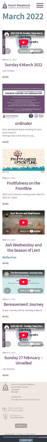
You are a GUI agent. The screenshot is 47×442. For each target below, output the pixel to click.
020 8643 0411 (16, 397)
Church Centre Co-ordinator (23, 120)
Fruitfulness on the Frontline (23, 185)
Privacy (20, 434)
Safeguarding (9, 434)
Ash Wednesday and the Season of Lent (23, 247)
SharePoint (30, 434)
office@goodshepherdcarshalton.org (25, 399)
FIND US (21, 425)
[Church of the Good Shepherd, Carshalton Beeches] (16, 7)
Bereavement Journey (23, 304)
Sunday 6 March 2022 (23, 65)
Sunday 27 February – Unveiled (23, 360)
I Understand (26, 440)
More (5, 77)
